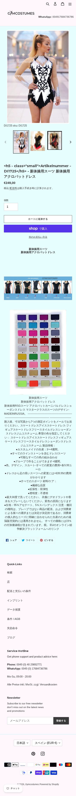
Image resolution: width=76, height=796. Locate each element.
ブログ (11, 637)
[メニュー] (70, 4)
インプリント (15, 600)
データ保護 (13, 609)
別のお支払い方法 (38, 237)
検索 (9, 572)
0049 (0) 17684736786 (34, 668)
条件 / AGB (13, 618)
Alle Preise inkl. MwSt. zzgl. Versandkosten (32, 684)
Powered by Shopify (49, 784)
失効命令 (12, 628)
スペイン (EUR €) (46, 742)
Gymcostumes (32, 784)
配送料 (13, 188)
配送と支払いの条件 (19, 590)
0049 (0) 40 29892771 (29, 664)
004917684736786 (63, 16)
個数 (6, 200)
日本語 (21, 742)
